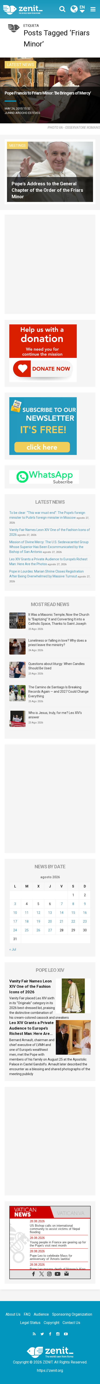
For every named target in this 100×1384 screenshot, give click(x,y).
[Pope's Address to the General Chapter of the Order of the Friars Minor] (50, 171)
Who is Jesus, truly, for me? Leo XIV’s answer (55, 715)
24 (15, 930)
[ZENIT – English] (28, 9)
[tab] (30, 1212)
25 (27, 930)
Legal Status (30, 1322)
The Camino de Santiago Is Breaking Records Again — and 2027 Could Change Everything (58, 691)
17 (15, 921)
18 (27, 921)
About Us (13, 1314)
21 (61, 921)
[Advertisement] (50, 264)
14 (61, 913)
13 (50, 913)
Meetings (17, 145)
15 (73, 913)
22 (73, 921)
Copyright (51, 1322)
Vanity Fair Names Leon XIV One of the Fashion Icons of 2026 (30, 986)
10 (15, 913)
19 (38, 921)
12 (38, 913)
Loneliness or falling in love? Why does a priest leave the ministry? (57, 643)
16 (85, 913)
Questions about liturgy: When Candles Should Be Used (56, 666)
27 (50, 930)
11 (27, 913)
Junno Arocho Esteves (22, 113)
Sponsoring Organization (72, 1314)
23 (85, 921)
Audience (41, 1314)
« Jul (12, 949)
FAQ (27, 1314)
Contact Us (71, 1322)
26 (38, 930)
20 (50, 921)
